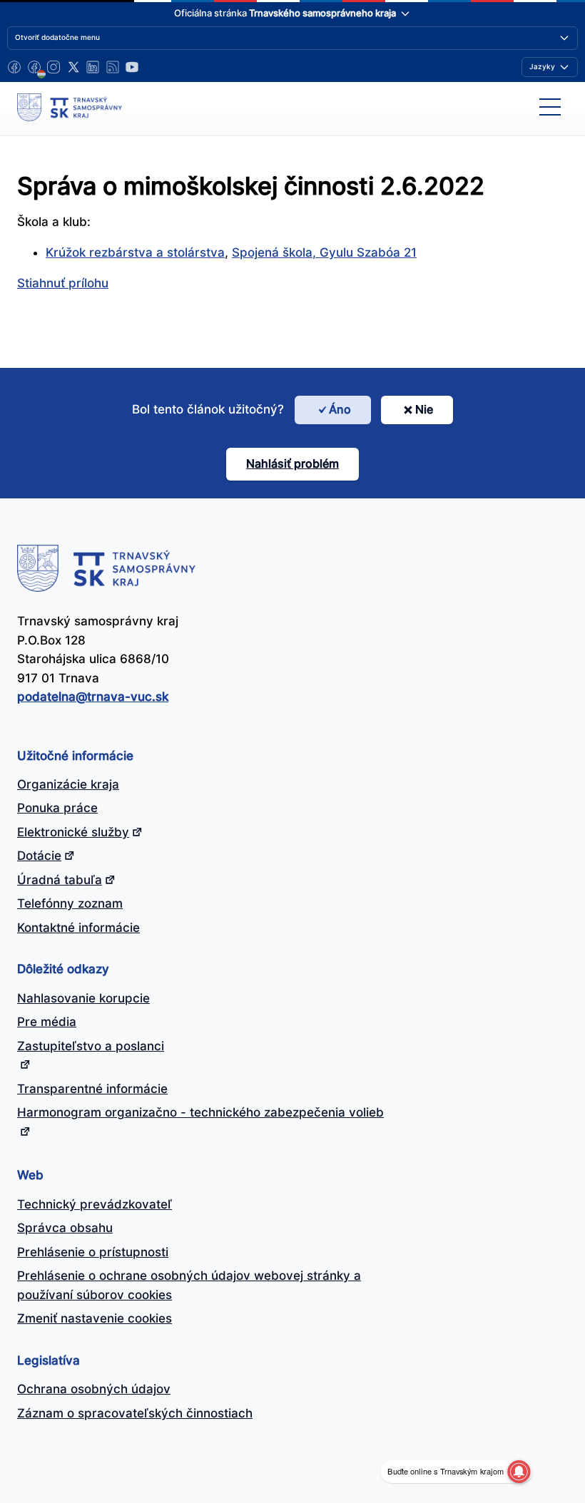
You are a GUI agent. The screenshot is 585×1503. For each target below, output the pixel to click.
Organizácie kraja (68, 784)
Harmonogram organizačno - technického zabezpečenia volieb (200, 1112)
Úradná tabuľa (59, 880)
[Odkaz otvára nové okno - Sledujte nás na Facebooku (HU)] (34, 67)
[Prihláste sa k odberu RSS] (113, 67)
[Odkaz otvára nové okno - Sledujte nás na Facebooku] (14, 67)
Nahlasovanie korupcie (83, 998)
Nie (424, 409)
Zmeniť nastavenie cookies (94, 1318)
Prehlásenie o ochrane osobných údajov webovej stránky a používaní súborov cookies (189, 1285)
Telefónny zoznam (70, 903)
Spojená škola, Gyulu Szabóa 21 (324, 252)
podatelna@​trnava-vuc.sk (92, 696)
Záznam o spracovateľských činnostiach (135, 1413)
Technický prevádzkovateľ (94, 1204)
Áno (340, 409)
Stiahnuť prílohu (62, 283)
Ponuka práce (57, 808)
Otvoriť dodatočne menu (57, 37)
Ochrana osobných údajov (94, 1389)
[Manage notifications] (518, 1471)
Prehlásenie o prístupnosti (92, 1252)
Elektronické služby (73, 832)
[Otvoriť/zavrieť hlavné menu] (550, 107)
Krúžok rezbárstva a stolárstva (135, 252)
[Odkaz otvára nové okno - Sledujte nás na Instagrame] (53, 67)
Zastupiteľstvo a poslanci (90, 1046)
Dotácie (39, 855)
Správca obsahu (65, 1228)
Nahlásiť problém (292, 463)
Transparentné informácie (92, 1089)
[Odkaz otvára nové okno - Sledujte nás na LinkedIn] (93, 67)
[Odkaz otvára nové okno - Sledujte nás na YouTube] (132, 67)
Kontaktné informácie (78, 927)
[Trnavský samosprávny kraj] (69, 107)
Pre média (46, 1022)
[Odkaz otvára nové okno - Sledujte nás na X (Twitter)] (73, 67)
